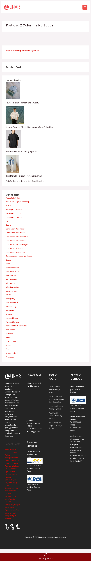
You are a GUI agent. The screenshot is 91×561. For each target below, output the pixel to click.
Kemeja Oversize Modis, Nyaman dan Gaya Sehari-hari (30, 127)
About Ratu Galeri (13, 198)
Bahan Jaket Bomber (14, 209)
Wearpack (10, 357)
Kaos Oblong (11, 306)
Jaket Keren (10, 283)
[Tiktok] (17, 525)
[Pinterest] (13, 528)
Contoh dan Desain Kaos (15, 232)
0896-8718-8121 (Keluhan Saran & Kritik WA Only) (78, 458)
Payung (9, 337)
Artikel (8, 205)
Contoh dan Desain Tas (15, 248)
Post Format (11, 341)
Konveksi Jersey (12, 318)
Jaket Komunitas (12, 287)
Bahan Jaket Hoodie (13, 213)
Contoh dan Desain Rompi (16, 240)
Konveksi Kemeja (12, 322)
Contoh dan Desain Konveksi (17, 236)
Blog (7, 221)
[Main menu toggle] (84, 7)
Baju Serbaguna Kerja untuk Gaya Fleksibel (25, 181)
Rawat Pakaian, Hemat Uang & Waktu (22, 102)
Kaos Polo (10, 310)
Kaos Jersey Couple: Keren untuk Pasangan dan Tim (12, 507)
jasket (8, 294)
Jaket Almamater (12, 267)
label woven (10, 329)
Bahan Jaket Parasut (14, 217)
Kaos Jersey (10, 298)
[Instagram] (7, 528)
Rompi (8, 345)
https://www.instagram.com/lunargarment (22, 50)
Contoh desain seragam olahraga (19, 256)
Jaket (8, 264)
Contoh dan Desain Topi (15, 252)
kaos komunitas (12, 302)
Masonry (9, 333)
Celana (8, 225)
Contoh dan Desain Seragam (17, 244)
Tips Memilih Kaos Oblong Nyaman (21, 151)
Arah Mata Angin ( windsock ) (17, 202)
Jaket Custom (11, 275)
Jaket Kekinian (11, 279)
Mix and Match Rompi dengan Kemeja (10, 516)
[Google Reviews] (6, 525)
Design (8, 260)
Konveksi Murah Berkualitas (16, 326)
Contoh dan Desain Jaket (15, 229)
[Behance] (18, 528)
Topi (7, 349)
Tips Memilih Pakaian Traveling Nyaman (24, 176)
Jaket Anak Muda (12, 271)
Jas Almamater (11, 291)
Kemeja (9, 314)
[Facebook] (11, 525)
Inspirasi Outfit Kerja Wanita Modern (10, 499)
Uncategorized (12, 353)
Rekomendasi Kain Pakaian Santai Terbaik (12, 491)
